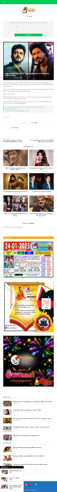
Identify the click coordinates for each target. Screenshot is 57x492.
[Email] (31, 16)
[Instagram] (27, 16)
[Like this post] (30, 122)
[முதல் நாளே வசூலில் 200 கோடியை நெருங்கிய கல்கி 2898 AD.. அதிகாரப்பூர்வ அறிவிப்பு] (15, 181)
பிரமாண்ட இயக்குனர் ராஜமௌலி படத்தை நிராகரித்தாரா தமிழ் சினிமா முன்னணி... (41, 214)
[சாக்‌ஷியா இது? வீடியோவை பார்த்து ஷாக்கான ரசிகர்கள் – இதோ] (41, 158)
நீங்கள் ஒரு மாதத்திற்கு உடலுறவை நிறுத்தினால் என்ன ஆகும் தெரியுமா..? (28, 456)
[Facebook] (25, 16)
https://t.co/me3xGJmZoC (11, 109)
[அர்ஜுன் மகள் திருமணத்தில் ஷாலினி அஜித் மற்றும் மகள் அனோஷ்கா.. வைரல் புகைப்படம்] (15, 203)
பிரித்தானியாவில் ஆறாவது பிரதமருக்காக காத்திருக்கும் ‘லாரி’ (26, 435)
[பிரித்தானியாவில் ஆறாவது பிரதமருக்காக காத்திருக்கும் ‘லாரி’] (7, 437)
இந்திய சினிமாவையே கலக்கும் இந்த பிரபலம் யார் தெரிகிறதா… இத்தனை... (15, 168)
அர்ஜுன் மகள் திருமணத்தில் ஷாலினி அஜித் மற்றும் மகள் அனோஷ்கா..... (15, 214)
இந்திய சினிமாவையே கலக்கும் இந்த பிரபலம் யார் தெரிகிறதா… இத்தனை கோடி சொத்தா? (32, 401)
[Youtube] (29, 16)
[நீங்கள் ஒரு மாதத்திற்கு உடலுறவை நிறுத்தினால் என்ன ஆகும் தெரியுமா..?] (7, 458)
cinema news (6, 117)
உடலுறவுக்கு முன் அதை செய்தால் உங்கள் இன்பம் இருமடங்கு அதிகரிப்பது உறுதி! (30, 464)
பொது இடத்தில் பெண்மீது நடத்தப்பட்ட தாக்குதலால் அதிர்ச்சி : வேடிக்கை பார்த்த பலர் (31, 427)
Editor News (9, 77)
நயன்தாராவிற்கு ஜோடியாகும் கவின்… (15, 471)
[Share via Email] (36, 122)
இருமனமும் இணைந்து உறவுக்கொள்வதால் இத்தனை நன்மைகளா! (27, 447)
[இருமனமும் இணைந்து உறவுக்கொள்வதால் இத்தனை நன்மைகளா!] (7, 449)
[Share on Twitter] (33, 122)
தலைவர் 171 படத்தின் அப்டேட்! (14, 478)
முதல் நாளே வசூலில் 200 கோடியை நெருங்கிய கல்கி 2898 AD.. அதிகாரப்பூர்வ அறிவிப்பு (32, 418)
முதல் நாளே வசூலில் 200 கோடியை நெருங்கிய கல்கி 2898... (15, 191)
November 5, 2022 (24, 111)
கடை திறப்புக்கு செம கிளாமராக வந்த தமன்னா (41, 191)
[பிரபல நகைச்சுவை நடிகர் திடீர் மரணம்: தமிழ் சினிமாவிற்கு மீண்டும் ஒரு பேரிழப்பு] (4, 487)
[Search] (53, 2)
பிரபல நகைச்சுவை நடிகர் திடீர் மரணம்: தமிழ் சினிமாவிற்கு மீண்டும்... (15, 487)
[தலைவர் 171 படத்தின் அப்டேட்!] (4, 479)
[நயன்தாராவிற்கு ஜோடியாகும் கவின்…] (4, 472)
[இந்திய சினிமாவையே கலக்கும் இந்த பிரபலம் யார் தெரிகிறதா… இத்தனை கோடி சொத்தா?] (15, 158)
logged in (11, 227)
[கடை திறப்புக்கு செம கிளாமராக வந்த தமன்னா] (41, 181)
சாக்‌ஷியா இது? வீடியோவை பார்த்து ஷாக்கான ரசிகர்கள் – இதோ (41, 168)
